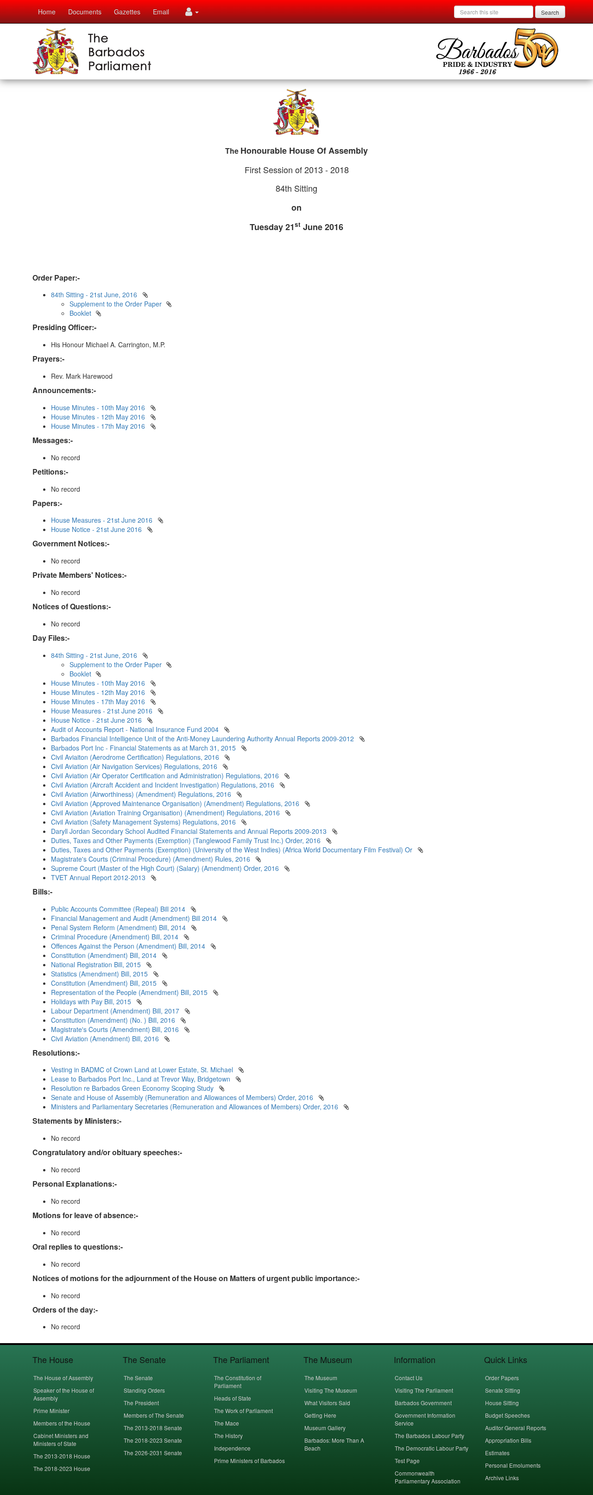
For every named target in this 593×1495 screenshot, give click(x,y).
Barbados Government (423, 1403)
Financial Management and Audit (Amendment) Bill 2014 (135, 918)
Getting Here (320, 1415)
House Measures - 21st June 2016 (101, 520)
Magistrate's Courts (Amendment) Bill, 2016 (116, 1029)
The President (141, 1403)
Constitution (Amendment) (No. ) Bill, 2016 (114, 1020)
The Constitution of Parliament (237, 1381)
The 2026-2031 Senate (153, 1453)
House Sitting (502, 1403)
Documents (84, 11)
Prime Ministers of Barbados (249, 1460)
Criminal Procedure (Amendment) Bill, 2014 (115, 936)
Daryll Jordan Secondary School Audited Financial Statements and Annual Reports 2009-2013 (189, 831)
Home (47, 11)
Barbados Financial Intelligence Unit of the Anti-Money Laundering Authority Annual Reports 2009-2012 (202, 738)
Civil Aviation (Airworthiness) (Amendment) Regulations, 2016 (141, 794)
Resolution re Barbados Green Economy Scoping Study (133, 1088)
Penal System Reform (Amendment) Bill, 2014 (119, 927)
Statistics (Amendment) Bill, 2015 (100, 973)
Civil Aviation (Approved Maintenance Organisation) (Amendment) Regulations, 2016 (175, 803)
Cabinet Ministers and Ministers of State (60, 1439)
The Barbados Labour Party (429, 1435)
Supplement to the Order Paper (115, 303)
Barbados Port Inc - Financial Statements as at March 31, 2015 (143, 747)
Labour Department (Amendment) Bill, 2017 (116, 1010)
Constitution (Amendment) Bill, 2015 (104, 983)
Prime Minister (51, 1410)
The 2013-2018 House (61, 1456)
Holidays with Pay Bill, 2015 (92, 1001)
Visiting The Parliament (424, 1390)
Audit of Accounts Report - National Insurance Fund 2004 (135, 729)
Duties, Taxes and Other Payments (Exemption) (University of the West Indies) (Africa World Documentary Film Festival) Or (231, 849)
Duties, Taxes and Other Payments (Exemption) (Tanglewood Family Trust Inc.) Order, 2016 (186, 840)
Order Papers (502, 1378)
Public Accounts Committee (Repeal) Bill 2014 (119, 908)
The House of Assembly (63, 1378)
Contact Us (409, 1378)
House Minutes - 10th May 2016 (98, 407)
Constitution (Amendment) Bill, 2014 (104, 955)
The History (228, 1435)
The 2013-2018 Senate (153, 1428)
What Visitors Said (327, 1403)
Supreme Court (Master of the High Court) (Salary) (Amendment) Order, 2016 (165, 868)
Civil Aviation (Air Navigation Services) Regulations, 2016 (134, 766)
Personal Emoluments (513, 1465)
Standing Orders (144, 1390)
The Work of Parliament (243, 1410)
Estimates (497, 1453)
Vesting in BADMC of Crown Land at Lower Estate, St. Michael (143, 1069)
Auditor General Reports (515, 1428)
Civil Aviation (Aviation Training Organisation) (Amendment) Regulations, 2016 (165, 812)
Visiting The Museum (330, 1390)
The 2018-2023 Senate (153, 1440)
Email (161, 11)
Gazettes (127, 11)
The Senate (138, 1378)
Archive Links (502, 1478)
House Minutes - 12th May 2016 (98, 416)
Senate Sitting (502, 1390)
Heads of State (232, 1398)
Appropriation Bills (508, 1440)
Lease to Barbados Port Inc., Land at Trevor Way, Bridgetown (141, 1078)
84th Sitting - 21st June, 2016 (94, 294)
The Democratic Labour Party (431, 1448)
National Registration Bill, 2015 (97, 964)
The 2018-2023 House (61, 1468)
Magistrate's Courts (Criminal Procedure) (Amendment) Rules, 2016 (150, 858)
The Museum (320, 1378)
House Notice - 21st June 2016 (96, 529)
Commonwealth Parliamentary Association (428, 1477)
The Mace (226, 1423)
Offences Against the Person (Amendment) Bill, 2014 (129, 946)
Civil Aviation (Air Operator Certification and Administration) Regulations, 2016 (165, 775)
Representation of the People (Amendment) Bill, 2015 (130, 992)
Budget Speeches (507, 1415)
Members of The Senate (154, 1415)
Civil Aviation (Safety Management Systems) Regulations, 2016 (143, 821)
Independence (232, 1448)
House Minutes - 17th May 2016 (98, 426)
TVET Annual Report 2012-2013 (98, 877)
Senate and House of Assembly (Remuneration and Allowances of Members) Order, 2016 (183, 1097)
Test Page (407, 1460)
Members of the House (61, 1423)
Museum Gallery (325, 1428)
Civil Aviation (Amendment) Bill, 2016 (106, 1038)
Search (550, 12)
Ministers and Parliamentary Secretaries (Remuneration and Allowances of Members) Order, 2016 (195, 1106)
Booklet (80, 313)
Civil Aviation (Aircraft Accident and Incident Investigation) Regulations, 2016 (162, 784)
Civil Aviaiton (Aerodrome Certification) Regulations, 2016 (135, 757)
